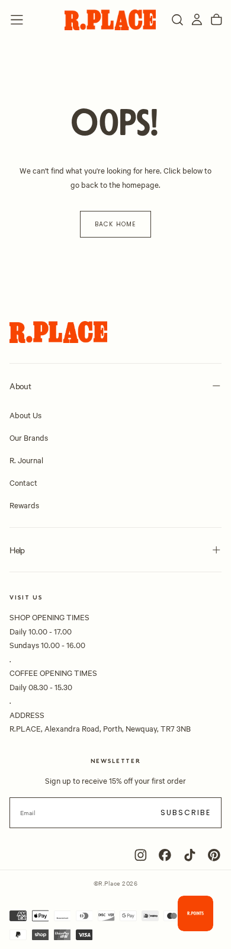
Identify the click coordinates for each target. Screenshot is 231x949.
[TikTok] (189, 855)
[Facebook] (165, 855)
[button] (16, 19)
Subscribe (186, 812)
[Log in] (197, 20)
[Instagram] (140, 855)
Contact (23, 482)
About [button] (20, 386)
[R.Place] (58, 332)
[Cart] (216, 20)
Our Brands (28, 437)
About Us (25, 414)
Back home (115, 224)
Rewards (24, 504)
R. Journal (26, 459)
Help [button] (16, 550)
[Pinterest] (214, 855)
